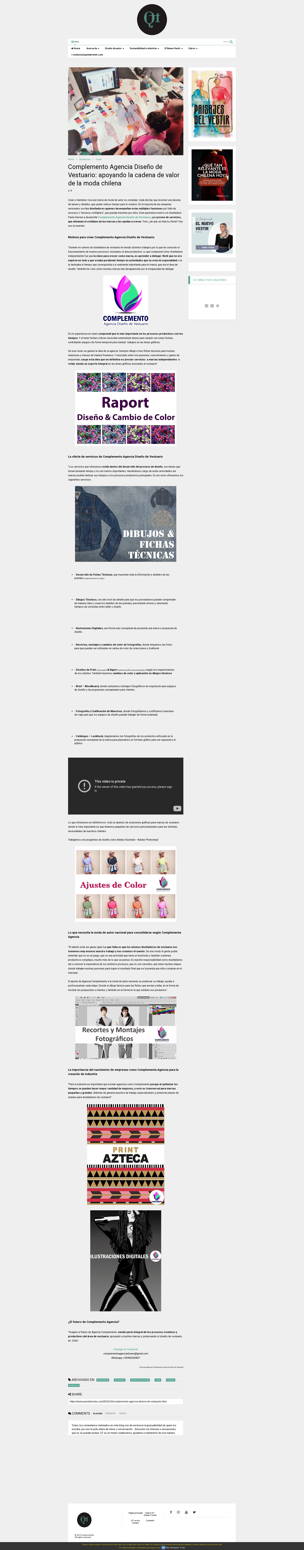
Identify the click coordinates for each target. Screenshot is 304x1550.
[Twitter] (194, 1512)
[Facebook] (171, 1512)
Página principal (135, 1513)
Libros (191, 48)
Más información (172, 1548)
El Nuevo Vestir (172, 48)
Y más (182, 1548)
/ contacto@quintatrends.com (87, 54)
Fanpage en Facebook (126, 1349)
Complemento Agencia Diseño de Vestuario (124, 217)
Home (76, 48)
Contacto (150, 1520)
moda (98, 159)
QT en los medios (135, 1521)
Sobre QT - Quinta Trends (150, 1514)
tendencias (84, 159)
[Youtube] (186, 1512)
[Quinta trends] (152, 34)
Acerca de (91, 48)
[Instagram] (178, 1512)
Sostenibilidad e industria (143, 48)
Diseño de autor (113, 48)
